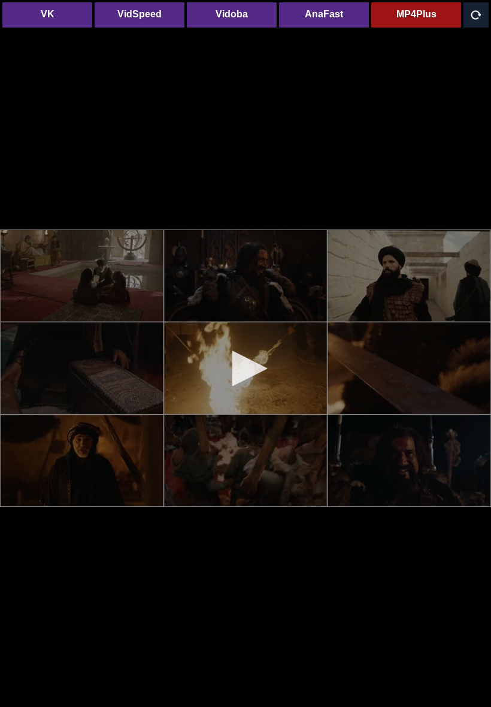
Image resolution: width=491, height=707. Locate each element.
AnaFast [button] (324, 14)
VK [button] (47, 14)
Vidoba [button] (232, 14)
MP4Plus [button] (416, 14)
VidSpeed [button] (139, 14)
